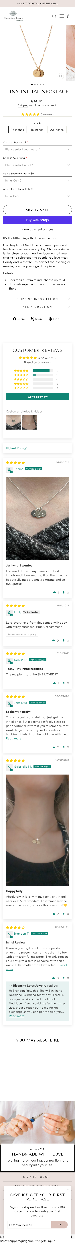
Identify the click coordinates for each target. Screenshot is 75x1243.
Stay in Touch (36, 1176)
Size (37, 122)
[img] (15, 463)
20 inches (57, 129)
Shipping (23, 105)
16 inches (17, 129)
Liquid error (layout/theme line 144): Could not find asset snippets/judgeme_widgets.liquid (37, 616)
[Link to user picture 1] (37, 518)
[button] (31, 114)
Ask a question (37, 306)
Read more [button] (13, 738)
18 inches (37, 129)
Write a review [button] (37, 396)
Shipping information (37, 299)
